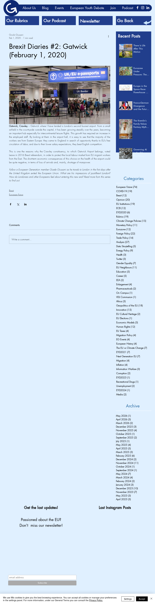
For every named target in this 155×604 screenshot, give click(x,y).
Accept (142, 598)
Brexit (11, 190)
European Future (16, 194)
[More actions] (108, 36)
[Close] (151, 599)
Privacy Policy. (96, 600)
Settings (128, 598)
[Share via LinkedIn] (25, 204)
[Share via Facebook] (10, 204)
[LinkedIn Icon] (148, 8)
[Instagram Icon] (143, 8)
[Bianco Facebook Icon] (137, 8)
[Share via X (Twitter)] (17, 204)
